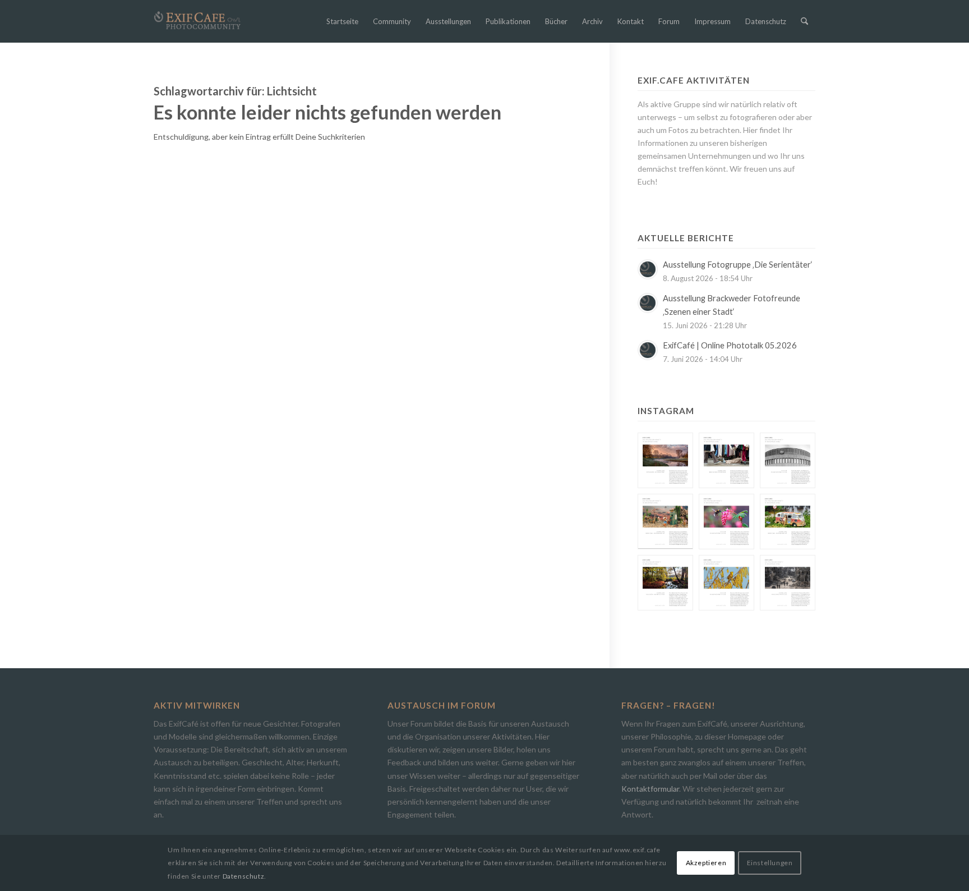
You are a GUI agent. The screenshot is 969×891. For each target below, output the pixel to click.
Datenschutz (244, 876)
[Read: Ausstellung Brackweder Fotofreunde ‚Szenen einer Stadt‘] (648, 303)
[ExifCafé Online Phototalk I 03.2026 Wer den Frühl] (726, 521)
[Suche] (804, 21)
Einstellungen (770, 862)
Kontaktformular (650, 788)
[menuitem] (342, 21)
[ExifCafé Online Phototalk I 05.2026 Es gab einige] (787, 460)
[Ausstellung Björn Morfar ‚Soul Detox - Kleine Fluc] (665, 582)
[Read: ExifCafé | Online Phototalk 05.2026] (648, 350)
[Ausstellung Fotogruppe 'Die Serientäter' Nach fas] (665, 460)
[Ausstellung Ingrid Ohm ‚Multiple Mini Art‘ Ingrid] (665, 521)
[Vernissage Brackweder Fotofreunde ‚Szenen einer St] (726, 460)
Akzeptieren (706, 862)
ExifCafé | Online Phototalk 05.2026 (730, 345)
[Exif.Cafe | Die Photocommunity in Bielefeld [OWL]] (197, 20)
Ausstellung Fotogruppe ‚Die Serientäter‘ (738, 264)
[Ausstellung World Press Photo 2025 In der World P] (787, 582)
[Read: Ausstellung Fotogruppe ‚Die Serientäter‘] (648, 269)
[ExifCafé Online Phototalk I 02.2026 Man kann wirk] (726, 582)
